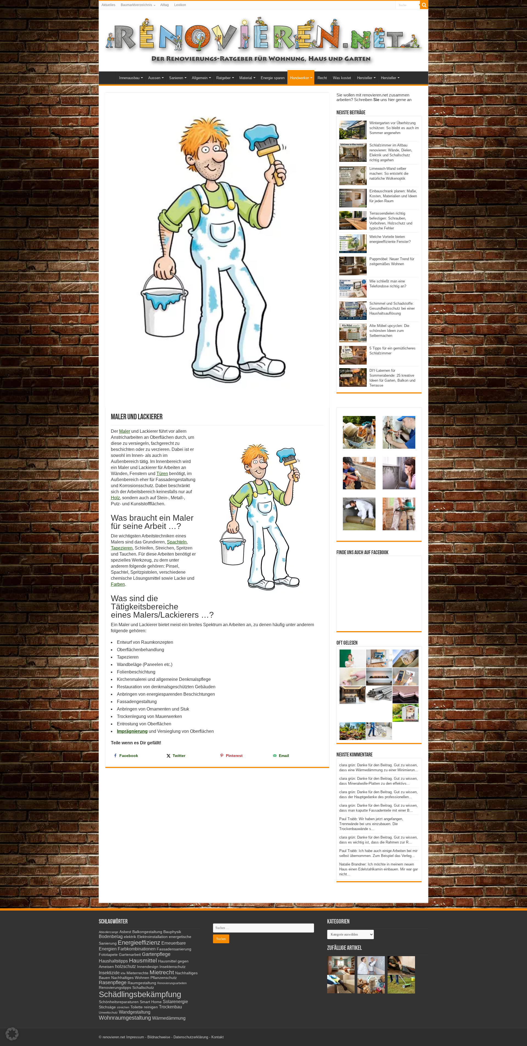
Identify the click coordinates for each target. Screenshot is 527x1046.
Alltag (164, 5)
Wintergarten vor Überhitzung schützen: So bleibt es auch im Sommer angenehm (394, 128)
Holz (115, 497)
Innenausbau (129, 78)
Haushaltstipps (113, 960)
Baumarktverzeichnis (136, 5)
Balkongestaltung (147, 932)
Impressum (135, 1037)
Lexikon (180, 5)
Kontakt (217, 1037)
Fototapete (108, 955)
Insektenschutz (172, 967)
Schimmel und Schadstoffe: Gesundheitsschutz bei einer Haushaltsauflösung (392, 308)
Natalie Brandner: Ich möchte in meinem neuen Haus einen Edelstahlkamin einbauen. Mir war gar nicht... (378, 869)
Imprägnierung (132, 731)
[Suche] (424, 5)
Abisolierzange (108, 932)
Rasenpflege (113, 982)
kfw (123, 973)
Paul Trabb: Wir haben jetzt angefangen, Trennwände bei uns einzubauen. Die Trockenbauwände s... (371, 824)
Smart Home (151, 1002)
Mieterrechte (137, 973)
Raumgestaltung (142, 983)
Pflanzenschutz (163, 978)
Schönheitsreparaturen (119, 1002)
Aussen (154, 78)
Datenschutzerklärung (190, 1037)
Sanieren (176, 78)
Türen (162, 473)
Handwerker (299, 78)
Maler (124, 431)
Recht (322, 78)
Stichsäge (107, 1007)
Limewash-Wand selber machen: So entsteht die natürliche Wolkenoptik (388, 174)
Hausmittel (143, 960)
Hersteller (364, 78)
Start (109, 77)
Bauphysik (172, 932)
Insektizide (109, 972)
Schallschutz (143, 988)
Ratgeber (223, 78)
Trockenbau (170, 1006)
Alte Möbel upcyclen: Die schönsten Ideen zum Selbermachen (389, 331)
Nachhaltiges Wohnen (130, 978)
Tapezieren (122, 548)
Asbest (125, 932)
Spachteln (177, 542)
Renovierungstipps (115, 988)
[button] (12, 1034)
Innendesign (147, 967)
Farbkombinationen (137, 948)
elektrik (130, 937)
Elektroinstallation (152, 937)
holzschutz (125, 966)
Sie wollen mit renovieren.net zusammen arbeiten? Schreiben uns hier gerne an (374, 97)
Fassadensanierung (174, 949)
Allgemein (200, 78)
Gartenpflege (156, 954)
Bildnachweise (158, 1037)
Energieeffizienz (139, 942)
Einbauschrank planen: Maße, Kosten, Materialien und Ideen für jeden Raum (393, 196)
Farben (118, 584)
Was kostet (342, 78)
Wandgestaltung (134, 1011)
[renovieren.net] (263, 39)
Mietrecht (162, 972)
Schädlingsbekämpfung (140, 994)
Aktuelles (108, 5)
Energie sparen (273, 78)
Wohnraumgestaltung (125, 1018)
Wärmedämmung (169, 1018)
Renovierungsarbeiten (172, 983)
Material (245, 78)
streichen (123, 1007)
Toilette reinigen (144, 1007)
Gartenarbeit (130, 955)
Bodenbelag (111, 936)
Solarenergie (175, 1001)
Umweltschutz (108, 1012)
